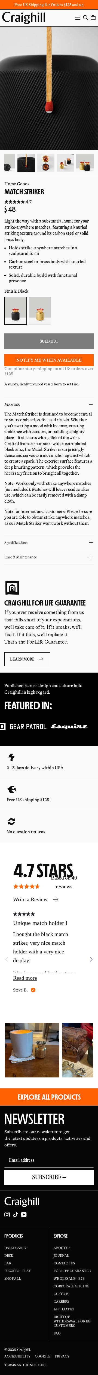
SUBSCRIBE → (49, 1177)
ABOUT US (62, 1248)
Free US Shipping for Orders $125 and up (49, 4)
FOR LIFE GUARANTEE (72, 1271)
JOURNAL (61, 1256)
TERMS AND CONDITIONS (25, 1365)
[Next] (91, 959)
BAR (7, 1263)
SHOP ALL (12, 1279)
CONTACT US (64, 1263)
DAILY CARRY (15, 1248)
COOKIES (43, 1356)
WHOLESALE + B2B (69, 1279)
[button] (85, 17)
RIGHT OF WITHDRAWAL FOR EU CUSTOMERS (72, 1321)
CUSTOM (61, 1294)
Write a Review (30, 899)
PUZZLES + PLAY (17, 1271)
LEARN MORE (22, 659)
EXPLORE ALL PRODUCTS (49, 1097)
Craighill (23, 1350)
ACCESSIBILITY (17, 1356)
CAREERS (61, 1302)
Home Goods (16, 183)
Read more (25, 978)
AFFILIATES (64, 1309)
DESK (8, 1256)
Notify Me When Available (49, 360)
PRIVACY (62, 1356)
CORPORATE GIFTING (71, 1286)
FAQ (57, 1333)
